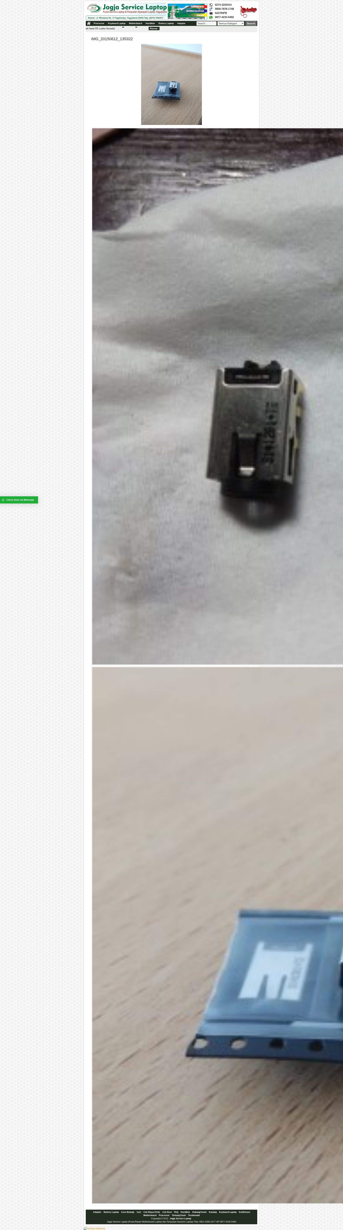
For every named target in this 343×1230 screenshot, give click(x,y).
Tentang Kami (179, 1215)
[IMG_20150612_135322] (171, 124)
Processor (99, 23)
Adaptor (181, 23)
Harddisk (150, 23)
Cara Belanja (127, 1212)
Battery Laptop (166, 23)
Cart (139, 1212)
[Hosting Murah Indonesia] (94, 1228)
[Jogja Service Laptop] (146, 19)
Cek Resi (167, 1212)
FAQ (176, 1212)
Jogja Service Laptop (180, 1218)
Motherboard (135, 23)
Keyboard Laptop (116, 23)
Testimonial (194, 1215)
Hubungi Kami (199, 1212)
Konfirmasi (244, 1212)
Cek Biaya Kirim (151, 1212)
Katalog (213, 1212)
